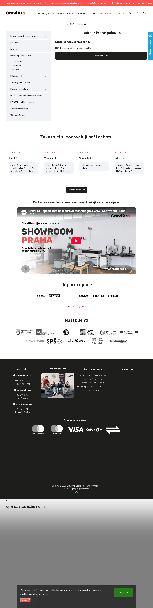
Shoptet (72, 489)
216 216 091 (135, 3)
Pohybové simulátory (20, 89)
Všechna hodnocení (76, 189)
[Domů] (65, 23)
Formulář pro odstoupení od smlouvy (93, 386)
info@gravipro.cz (22, 380)
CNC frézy (14, 42)
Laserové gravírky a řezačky (23, 36)
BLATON (14, 49)
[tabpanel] (23, 162)
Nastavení (26, 600)
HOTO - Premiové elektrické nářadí (26, 95)
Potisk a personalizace (20, 55)
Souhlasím (123, 592)
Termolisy (16, 65)
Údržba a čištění (17, 115)
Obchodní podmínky (93, 379)
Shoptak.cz (85, 489)
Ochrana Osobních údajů (93, 382)
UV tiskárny (17, 61)
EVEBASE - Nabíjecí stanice (22, 102)
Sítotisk (15, 69)
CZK (120, 13)
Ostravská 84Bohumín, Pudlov (22, 411)
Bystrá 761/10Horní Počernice (22, 397)
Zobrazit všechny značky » (76, 306)
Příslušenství (16, 76)
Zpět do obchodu (101, 55)
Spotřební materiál (19, 108)
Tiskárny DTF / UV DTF (20, 82)
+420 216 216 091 (22, 384)
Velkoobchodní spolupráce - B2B (93, 375)
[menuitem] (50, 13)
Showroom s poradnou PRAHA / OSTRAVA (24, 3)
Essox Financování (93, 390)
